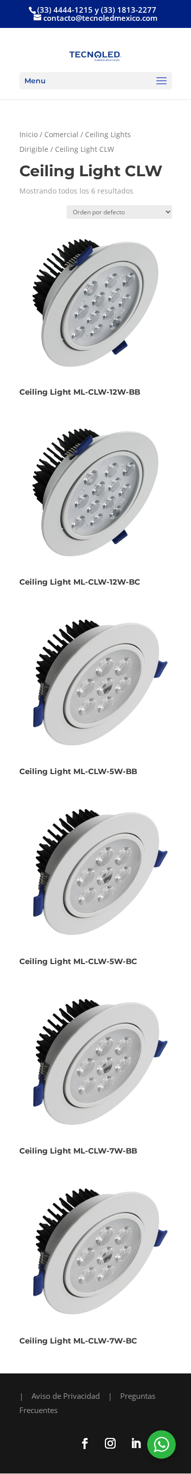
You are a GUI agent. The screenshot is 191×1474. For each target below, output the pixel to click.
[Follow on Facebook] (85, 1443)
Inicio (28, 134)
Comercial (61, 134)
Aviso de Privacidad (66, 1396)
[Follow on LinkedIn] (136, 1443)
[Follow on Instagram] (110, 1443)
